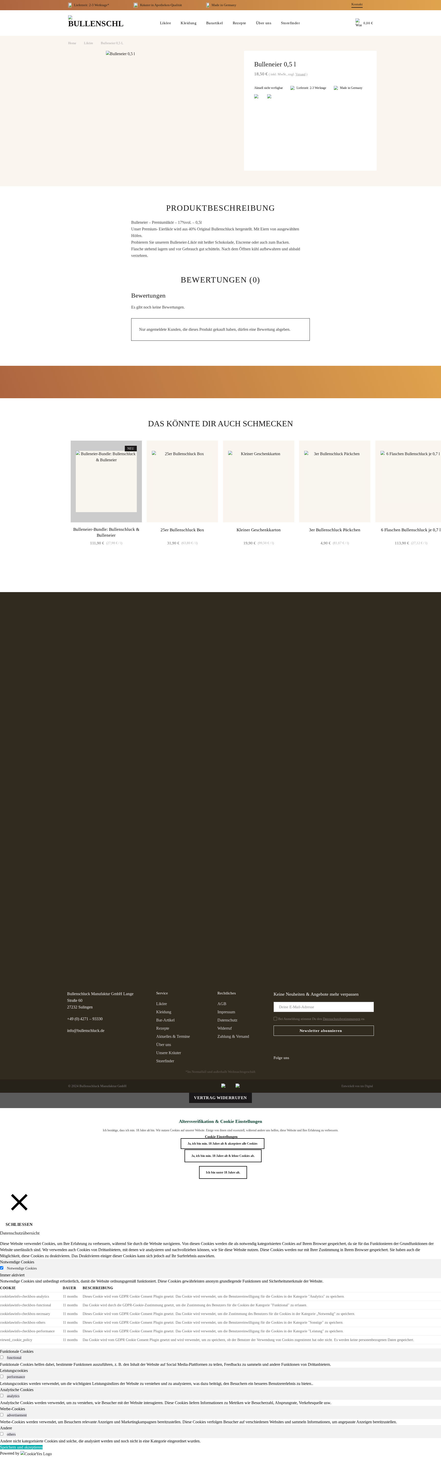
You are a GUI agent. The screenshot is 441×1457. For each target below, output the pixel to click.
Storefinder (290, 23)
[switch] (1, 1357)
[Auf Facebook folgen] (296, 1058)
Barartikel (214, 23)
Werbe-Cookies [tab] (12, 1409)
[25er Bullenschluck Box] (182, 481)
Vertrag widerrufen (220, 1098)
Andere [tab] (6, 1428)
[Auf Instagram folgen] (305, 1058)
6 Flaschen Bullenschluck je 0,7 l (411, 529)
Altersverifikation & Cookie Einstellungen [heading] (220, 1121)
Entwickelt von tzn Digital (357, 1086)
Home (72, 43)
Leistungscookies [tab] (14, 1370)
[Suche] (334, 23)
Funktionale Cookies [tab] (16, 1351)
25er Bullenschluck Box (182, 529)
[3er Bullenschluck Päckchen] (334, 481)
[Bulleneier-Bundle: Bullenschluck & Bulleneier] (106, 481)
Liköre (165, 23)
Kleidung (189, 23)
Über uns (264, 23)
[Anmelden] (346, 23)
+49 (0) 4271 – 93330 (85, 1019)
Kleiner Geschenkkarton (259, 529)
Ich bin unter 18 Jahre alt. (223, 1172)
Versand (300, 74)
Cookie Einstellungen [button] (221, 1137)
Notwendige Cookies (22, 1268)
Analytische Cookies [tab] (16, 1390)
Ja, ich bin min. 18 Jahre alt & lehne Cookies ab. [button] (223, 1156)
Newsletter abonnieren (321, 1031)
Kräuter (145, 5)
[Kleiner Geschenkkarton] (258, 481)
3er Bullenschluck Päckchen (334, 529)
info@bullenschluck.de (85, 1030)
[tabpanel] (220, 1311)
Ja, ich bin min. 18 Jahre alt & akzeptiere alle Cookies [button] (223, 1143)
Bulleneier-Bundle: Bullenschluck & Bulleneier (106, 532)
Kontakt (357, 4)
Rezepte (239, 23)
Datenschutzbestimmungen (341, 1019)
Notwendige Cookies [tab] (17, 1262)
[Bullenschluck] (95, 23)
